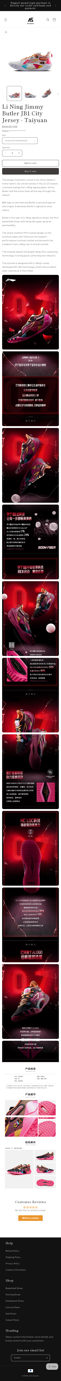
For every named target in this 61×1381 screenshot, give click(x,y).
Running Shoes (13, 1294)
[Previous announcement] (5, 5)
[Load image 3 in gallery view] (46, 93)
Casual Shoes (12, 1320)
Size (4, 135)
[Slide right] (58, 94)
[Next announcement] (56, 5)
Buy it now (30, 171)
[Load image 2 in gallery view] (30, 93)
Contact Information (16, 1270)
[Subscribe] (47, 1358)
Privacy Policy (13, 1263)
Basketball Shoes (14, 1288)
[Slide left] (3, 94)
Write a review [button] (30, 1218)
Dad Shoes (11, 1313)
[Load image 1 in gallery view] (14, 93)
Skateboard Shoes (15, 1301)
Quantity (6, 147)
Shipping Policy (13, 1257)
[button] (6, 20)
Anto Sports (34, 1376)
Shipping (5, 130)
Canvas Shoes (13, 1307)
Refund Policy (12, 1251)
